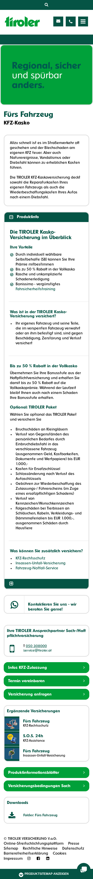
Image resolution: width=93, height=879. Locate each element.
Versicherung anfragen (30, 694)
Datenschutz (73, 849)
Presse (73, 844)
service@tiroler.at (37, 651)
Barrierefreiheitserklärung (26, 854)
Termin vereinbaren (26, 681)
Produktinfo (28, 217)
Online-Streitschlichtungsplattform (33, 844)
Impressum (13, 859)
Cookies (59, 854)
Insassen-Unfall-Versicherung (40, 563)
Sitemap (11, 849)
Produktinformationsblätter (33, 773)
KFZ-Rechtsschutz (30, 558)
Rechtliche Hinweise (40, 849)
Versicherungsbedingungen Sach (39, 786)
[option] (46, 74)
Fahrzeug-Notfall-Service (37, 568)
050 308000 (36, 646)
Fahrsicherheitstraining (35, 289)
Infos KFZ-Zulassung (27, 668)
